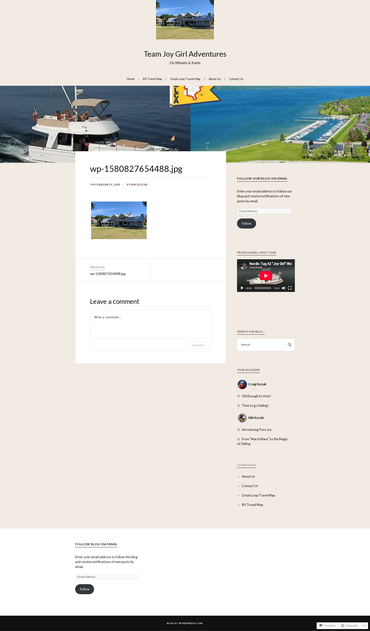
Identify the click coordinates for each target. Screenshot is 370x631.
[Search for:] (266, 345)
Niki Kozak (139, 184)
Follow (246, 223)
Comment (198, 345)
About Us (215, 79)
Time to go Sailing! (255, 405)
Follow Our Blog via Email (262, 178)
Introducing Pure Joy (257, 430)
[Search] (289, 345)
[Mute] (284, 288)
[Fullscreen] (290, 288)
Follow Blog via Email (96, 544)
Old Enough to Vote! (256, 396)
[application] (266, 275)
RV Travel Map (152, 79)
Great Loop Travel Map (185, 79)
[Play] (242, 288)
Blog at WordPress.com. (185, 623)
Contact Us (236, 79)
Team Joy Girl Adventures (185, 53)
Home (131, 79)
